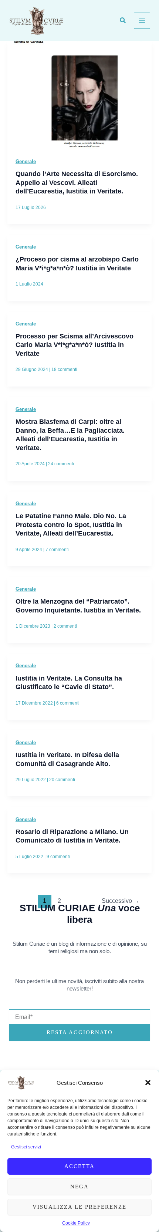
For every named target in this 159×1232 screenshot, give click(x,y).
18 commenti (64, 369)
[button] (148, 1082)
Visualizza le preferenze (79, 1207)
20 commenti (62, 779)
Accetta (79, 1166)
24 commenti (61, 463)
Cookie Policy (76, 1223)
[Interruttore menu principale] (142, 21)
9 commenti (58, 856)
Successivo (120, 901)
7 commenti (57, 549)
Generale (26, 161)
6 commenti (68, 703)
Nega (79, 1186)
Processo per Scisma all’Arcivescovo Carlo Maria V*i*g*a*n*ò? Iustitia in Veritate (74, 344)
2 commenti (65, 626)
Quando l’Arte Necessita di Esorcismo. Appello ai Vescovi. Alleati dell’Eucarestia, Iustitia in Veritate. (77, 182)
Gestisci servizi (26, 1147)
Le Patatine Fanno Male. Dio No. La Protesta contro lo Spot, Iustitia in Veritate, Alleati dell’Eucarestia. (71, 524)
